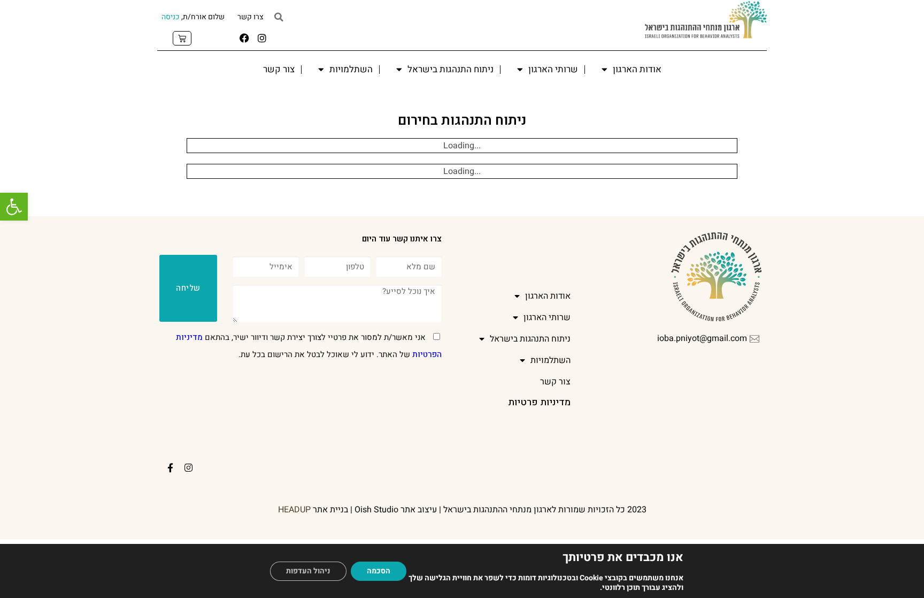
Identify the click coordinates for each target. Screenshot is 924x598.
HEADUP (294, 509)
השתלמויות (351, 69)
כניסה (170, 16)
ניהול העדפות (308, 571)
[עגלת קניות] (182, 38)
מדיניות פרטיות (539, 402)
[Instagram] (262, 38)
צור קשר (279, 69)
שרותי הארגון (553, 69)
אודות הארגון (637, 69)
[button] (14, 207)
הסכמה (378, 571)
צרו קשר (250, 16)
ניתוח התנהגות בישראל (450, 69)
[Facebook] (244, 38)
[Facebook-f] (170, 467)
